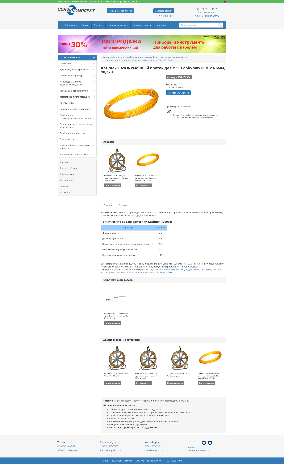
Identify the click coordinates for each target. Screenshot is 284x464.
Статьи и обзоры (68, 168)
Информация (67, 180)
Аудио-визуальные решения (74, 69)
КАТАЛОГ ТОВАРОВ (69, 57)
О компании (70, 25)
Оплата (85, 25)
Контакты (161, 25)
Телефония (65, 63)
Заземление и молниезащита (75, 96)
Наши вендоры (67, 174)
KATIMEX (185, 106)
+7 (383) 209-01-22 (152, 446)
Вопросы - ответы (142, 25)
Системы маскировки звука (74, 154)
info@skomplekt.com (67, 450)
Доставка (98, 25)
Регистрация (210, 12)
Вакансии (65, 192)
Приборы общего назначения (75, 109)
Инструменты (67, 102)
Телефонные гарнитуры (72, 75)
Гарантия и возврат (118, 25)
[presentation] (108, 368)
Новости (64, 162)
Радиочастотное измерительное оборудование (76, 125)
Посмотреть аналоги (178, 92)
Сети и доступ (67, 139)
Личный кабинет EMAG (207, 15)
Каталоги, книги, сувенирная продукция (74, 147)
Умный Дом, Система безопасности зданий (71, 83)
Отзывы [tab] (123, 205)
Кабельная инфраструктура (74, 90)
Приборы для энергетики (72, 133)
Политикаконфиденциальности (198, 449)
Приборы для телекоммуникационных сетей (75, 116)
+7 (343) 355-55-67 (109, 446)
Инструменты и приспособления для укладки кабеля (173, 269)
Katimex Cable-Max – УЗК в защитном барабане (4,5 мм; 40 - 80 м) (139, 272)
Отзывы (64, 186)
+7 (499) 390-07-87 (164, 16)
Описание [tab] (108, 205)
